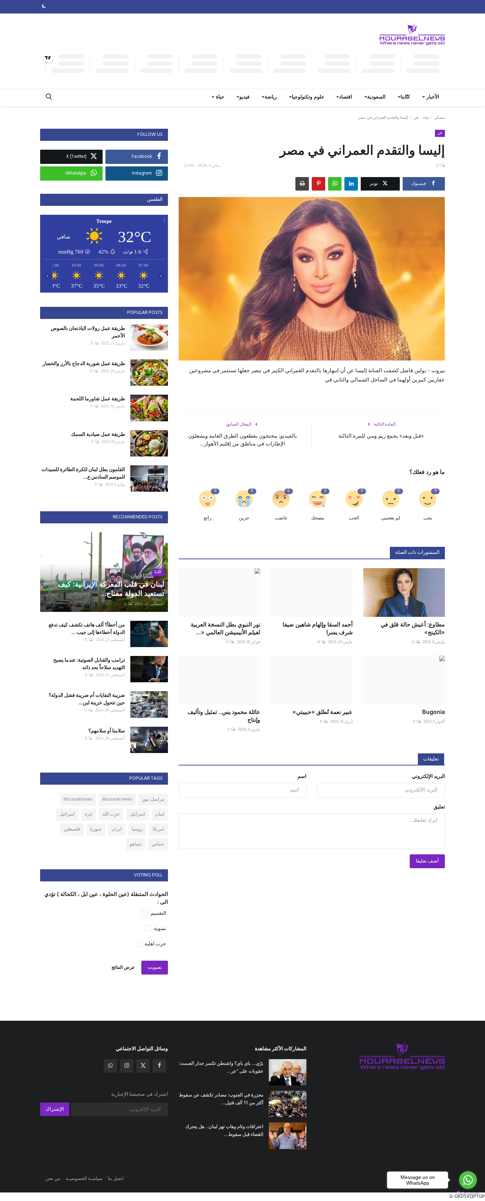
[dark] (44, 6)
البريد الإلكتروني (428, 777)
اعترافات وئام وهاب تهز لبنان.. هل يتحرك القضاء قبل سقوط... (224, 1130)
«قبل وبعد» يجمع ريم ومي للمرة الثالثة (381, 435)
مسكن (439, 117)
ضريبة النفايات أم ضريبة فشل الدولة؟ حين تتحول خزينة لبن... (87, 698)
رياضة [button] (271, 97)
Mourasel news (117, 799)
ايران (116, 829)
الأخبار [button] (432, 97)
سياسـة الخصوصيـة (84, 1179)
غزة (88, 814)
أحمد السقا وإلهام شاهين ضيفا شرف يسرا (318, 628)
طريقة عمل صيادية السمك (98, 434)
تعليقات (431, 759)
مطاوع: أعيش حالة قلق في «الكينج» (413, 628)
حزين (244, 518)
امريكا (158, 829)
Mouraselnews (78, 799)
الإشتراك (54, 1109)
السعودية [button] (376, 97)
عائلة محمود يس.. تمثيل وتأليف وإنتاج (223, 715)
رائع (207, 518)
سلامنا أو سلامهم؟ (106, 730)
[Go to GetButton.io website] (468, 1193)
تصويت (154, 968)
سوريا (96, 829)
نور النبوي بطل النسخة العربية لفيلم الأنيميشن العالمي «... (225, 628)
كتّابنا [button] (405, 97)
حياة (426, 117)
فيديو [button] (244, 97)
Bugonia (433, 711)
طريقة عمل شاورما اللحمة (97, 398)
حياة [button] (219, 97)
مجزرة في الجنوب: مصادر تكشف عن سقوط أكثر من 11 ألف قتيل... (221, 1098)
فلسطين (72, 829)
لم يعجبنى (390, 518)
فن (416, 117)
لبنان (159, 814)
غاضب (281, 518)
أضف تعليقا (427, 861)
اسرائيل (137, 814)
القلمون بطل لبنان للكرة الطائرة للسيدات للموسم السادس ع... (83, 473)
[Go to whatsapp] (468, 1180)
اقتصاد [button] (345, 97)
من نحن (52, 1179)
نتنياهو (136, 844)
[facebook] (159, 1066)
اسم (302, 777)
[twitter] (143, 1066)
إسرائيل (67, 814)
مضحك (317, 518)
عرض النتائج (123, 967)
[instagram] (126, 1066)
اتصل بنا (116, 1179)
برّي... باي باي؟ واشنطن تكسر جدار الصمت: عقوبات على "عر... (221, 1067)
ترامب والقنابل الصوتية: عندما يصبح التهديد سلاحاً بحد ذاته (89, 663)
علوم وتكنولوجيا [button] (308, 97)
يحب (427, 518)
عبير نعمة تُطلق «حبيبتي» (323, 711)
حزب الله (111, 814)
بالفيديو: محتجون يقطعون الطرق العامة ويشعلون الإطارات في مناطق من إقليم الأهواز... (242, 439)
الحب (354, 518)
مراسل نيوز (153, 799)
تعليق (439, 807)
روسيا (137, 829)
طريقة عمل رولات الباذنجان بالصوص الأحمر (88, 331)
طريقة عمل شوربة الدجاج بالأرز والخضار (84, 363)
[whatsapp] (110, 1066)
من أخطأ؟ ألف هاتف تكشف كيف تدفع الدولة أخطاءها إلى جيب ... (87, 628)
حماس (158, 844)
